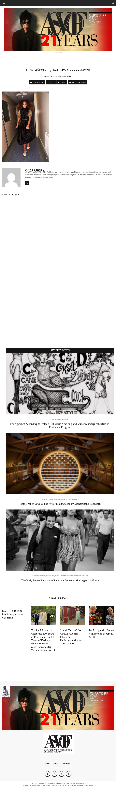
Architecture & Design (53, 499)
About (56, 763)
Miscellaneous (60, 419)
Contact (67, 763)
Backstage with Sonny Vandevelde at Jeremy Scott (101, 633)
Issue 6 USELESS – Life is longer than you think (13, 614)
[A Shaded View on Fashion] (58, 29)
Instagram (60, 576)
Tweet (84, 576)
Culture (74, 499)
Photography (73, 576)
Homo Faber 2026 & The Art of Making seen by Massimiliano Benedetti (60, 503)
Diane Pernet (66, 76)
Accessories (38, 576)
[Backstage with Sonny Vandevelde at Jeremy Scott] (101, 615)
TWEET (63, 82)
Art (67, 499)
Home (47, 763)
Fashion (50, 576)
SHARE (51, 82)
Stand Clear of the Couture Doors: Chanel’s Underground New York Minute (71, 636)
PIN (73, 82)
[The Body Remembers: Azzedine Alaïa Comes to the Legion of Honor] (60, 540)
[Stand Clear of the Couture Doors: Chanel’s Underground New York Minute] (72, 615)
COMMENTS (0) (38, 82)
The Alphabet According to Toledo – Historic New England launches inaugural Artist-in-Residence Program (60, 425)
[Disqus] (58, 238)
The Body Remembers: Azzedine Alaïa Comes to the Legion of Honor (60, 580)
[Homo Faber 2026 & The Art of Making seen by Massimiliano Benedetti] (60, 463)
